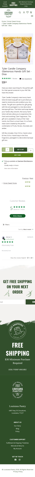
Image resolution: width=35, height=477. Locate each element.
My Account (17, 449)
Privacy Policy (18, 472)
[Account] (24, 12)
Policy (17, 431)
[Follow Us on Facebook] (15, 459)
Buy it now (17, 155)
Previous (25, 178)
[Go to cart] (31, 12)
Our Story (17, 426)
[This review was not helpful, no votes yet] (31, 258)
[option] (17, 49)
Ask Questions (26, 79)
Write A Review (17, 216)
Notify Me (27, 182)
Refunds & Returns (17, 446)
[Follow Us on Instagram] (19, 459)
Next (31, 178)
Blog (17, 429)
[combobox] (25, 229)
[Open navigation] (32, 16)
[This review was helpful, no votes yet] (28, 258)
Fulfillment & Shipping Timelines (17, 443)
